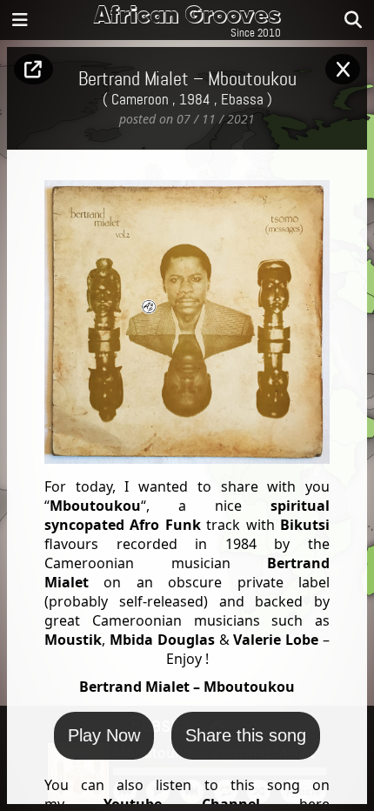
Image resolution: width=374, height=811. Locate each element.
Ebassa (242, 100)
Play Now (104, 735)
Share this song (245, 735)
